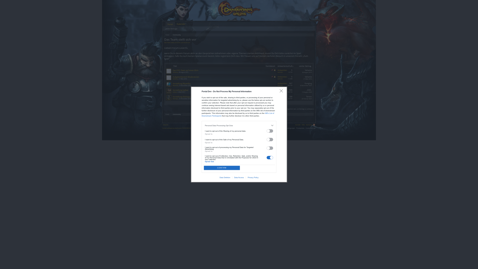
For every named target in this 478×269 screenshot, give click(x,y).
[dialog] (239, 134)
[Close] (282, 91)
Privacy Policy (253, 177)
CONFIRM (221, 168)
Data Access (239, 177)
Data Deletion (225, 177)
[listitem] (239, 125)
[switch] (270, 131)
